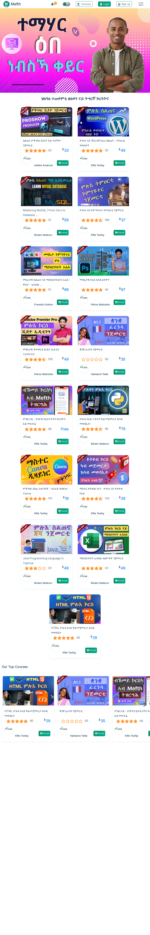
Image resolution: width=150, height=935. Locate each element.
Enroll (64, 163)
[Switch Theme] (66, 4)
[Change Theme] (66, 4)
